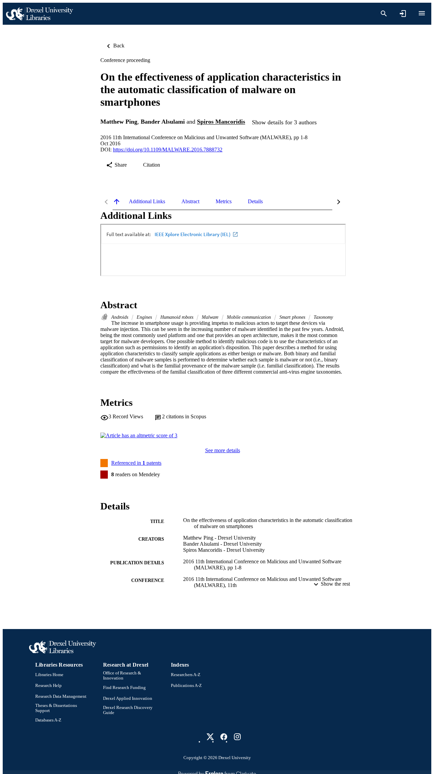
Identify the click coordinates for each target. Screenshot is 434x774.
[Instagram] (237, 737)
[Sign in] (403, 13)
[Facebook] (224, 737)
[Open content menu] (422, 13)
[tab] (147, 201)
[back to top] (117, 201)
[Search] (384, 13)
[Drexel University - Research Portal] (39, 13)
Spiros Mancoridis (221, 122)
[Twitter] (210, 737)
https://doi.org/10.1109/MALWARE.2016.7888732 (167, 149)
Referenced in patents (136, 463)
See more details (222, 450)
